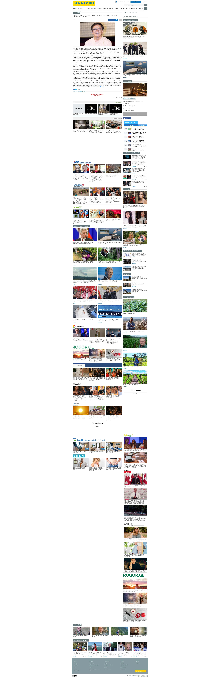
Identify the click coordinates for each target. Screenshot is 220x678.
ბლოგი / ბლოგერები (132, 12)
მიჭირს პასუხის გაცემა (130, 110)
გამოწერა (136, 1)
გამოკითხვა (127, 81)
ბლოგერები (77, 624)
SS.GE (74, 102)
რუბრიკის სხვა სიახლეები (81, 226)
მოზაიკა (126, 189)
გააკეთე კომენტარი (118, 97)
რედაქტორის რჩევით (130, 20)
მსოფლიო (77, 12)
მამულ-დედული (129, 297)
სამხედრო (127, 274)
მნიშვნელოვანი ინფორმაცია (132, 251)
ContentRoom (117, 118)
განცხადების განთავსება (123, 1)
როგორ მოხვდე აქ (118, 102)
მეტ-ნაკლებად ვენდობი (130, 105)
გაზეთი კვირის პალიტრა (132, 16)
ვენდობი (127, 103)
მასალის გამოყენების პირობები (143, 676)
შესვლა (145, 1)
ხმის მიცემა (135, 114)
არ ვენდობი (127, 108)
